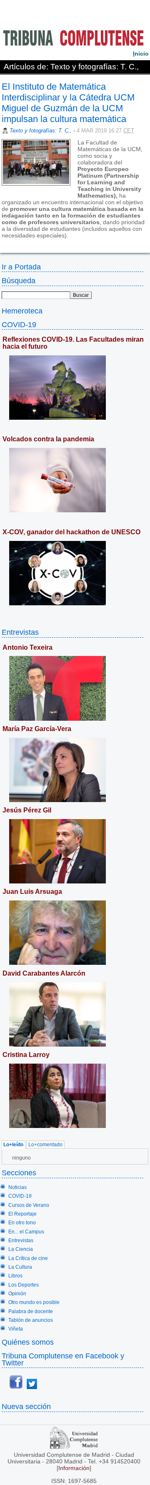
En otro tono (22, 1223)
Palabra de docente (30, 1311)
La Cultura (20, 1267)
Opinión (17, 1294)
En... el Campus (26, 1232)
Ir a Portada (21, 266)
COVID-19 (19, 324)
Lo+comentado (45, 1145)
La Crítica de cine (28, 1258)
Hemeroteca (22, 310)
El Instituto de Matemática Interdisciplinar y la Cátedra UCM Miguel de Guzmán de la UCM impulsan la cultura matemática (68, 102)
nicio (141, 53)
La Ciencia (20, 1249)
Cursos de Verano (28, 1205)
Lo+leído (13, 1145)
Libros (15, 1276)
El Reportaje (22, 1214)
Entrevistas (20, 632)
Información (74, 1468)
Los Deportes (23, 1285)
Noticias (17, 1187)
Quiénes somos (28, 1342)
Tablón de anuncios (30, 1320)
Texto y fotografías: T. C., (41, 130)
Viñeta (15, 1329)
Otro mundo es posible (34, 1302)
